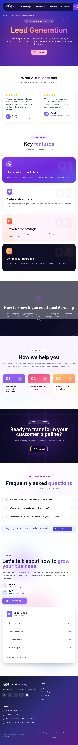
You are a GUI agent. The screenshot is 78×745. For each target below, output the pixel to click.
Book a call (40, 52)
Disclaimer (66, 733)
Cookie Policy (53, 737)
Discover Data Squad (62, 529)
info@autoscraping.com (14, 711)
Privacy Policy (42, 733)
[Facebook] (16, 695)
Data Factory (15, 16)
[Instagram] (10, 695)
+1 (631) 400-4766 (12, 714)
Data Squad (45, 695)
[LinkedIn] (4, 695)
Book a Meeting (15, 601)
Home (6, 16)
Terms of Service (55, 733)
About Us (44, 699)
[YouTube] (27, 695)
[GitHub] (22, 695)
